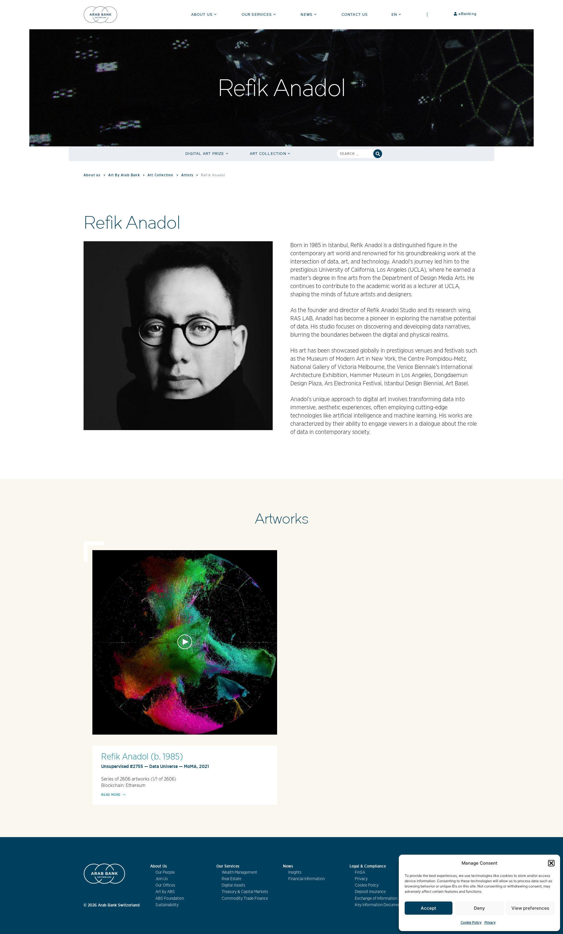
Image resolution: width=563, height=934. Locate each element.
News (307, 14)
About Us (202, 14)
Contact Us (355, 14)
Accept (428, 908)
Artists (187, 175)
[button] (551, 863)
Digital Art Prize (204, 153)
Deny (479, 908)
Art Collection (268, 153)
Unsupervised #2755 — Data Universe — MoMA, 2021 (155, 766)
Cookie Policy (471, 922)
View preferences (530, 908)
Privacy (490, 922)
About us (92, 175)
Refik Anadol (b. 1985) (142, 756)
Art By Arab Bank (124, 175)
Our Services (257, 14)
